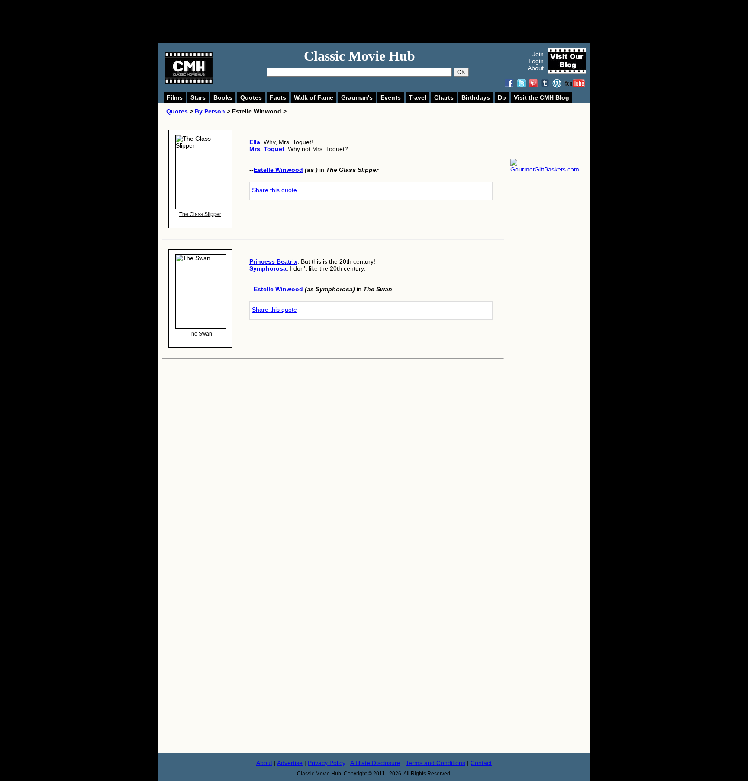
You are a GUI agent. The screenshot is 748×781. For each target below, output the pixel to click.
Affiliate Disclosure (375, 762)
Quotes (251, 97)
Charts (444, 97)
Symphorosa (268, 268)
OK (461, 72)
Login (536, 61)
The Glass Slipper (200, 214)
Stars (198, 97)
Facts (278, 97)
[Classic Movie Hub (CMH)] (189, 81)
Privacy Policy (326, 762)
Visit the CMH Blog (541, 97)
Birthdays (475, 97)
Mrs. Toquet (266, 148)
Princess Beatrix (273, 261)
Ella (254, 142)
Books (222, 97)
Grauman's (357, 97)
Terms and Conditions (435, 762)
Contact (481, 762)
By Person (210, 111)
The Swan (200, 334)
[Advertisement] (383, 21)
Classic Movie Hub (359, 56)
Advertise (290, 762)
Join (538, 54)
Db (502, 97)
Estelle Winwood (278, 169)
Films (175, 97)
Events (390, 97)
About (536, 68)
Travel (417, 97)
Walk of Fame (313, 97)
